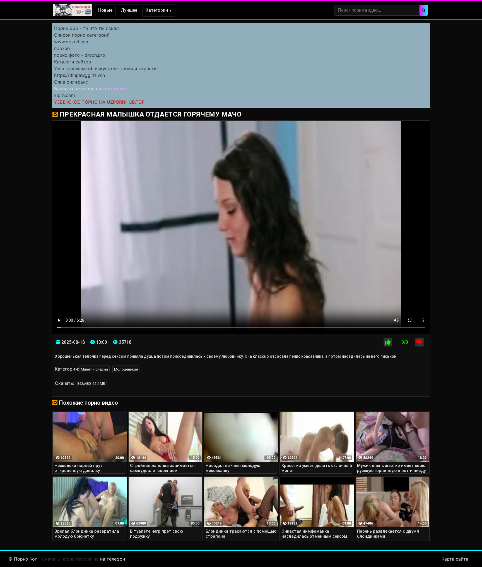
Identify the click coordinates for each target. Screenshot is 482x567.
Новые (105, 10)
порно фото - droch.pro (79, 55)
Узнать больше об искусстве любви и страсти (105, 68)
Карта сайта (455, 559)
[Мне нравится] (388, 342)
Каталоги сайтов (72, 62)
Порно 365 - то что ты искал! (87, 28)
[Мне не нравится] (419, 342)
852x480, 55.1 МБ (91, 383)
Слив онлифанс (71, 82)
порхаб (62, 48)
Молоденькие (126, 369)
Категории (159, 10)
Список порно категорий (82, 35)
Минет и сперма (94, 369)
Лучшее (129, 10)
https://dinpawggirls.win (79, 75)
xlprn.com (64, 95)
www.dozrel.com (72, 41)
